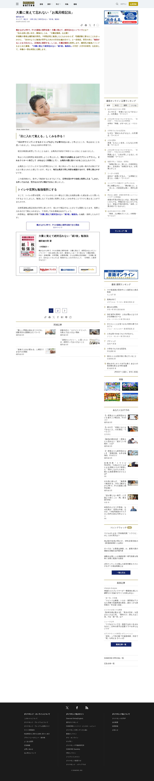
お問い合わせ (28, 749)
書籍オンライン (71, 734)
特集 (66, 4)
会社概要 (115, 722)
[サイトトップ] (28, 3)
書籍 (75, 4)
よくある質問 (28, 741)
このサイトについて (31, 718)
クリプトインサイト (73, 757)
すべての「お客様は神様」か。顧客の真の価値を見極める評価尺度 (121, 549)
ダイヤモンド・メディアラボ (76, 764)
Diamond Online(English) (74, 718)
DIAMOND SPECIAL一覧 (114, 658)
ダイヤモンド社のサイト (75, 714)
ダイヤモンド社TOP (119, 718)
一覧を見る (121, 572)
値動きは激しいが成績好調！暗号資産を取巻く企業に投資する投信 (121, 557)
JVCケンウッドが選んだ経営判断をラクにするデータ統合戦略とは (121, 565)
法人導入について (30, 753)
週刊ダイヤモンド (72, 722)
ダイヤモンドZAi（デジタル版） (77, 730)
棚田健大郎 (20, 17)
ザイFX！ (69, 741)
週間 (125, 105)
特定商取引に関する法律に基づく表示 (37, 734)
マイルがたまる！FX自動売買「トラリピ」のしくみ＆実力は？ (121, 534)
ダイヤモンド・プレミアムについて (36, 722)
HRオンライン (71, 753)
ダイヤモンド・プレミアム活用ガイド (37, 726)
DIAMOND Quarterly (73, 749)
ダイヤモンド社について (121, 714)
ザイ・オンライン (72, 737)
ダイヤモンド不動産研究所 (75, 745)
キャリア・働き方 (22, 19)
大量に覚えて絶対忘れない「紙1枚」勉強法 (44, 19)
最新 (108, 105)
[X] (67, 708)
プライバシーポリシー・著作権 (34, 737)
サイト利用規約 (29, 730)
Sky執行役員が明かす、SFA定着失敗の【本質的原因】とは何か (121, 542)
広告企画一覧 (109, 663)
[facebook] (77, 708)
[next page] (64, 310)
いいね (133, 105)
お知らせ (115, 730)
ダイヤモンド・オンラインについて (37, 714)
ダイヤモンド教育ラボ (73, 760)
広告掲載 (27, 745)
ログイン (123, 4)
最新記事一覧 (121, 644)
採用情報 (115, 726)
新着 (41, 4)
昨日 (117, 105)
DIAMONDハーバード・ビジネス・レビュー (81, 726)
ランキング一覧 (121, 231)
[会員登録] (133, 4)
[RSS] (87, 708)
